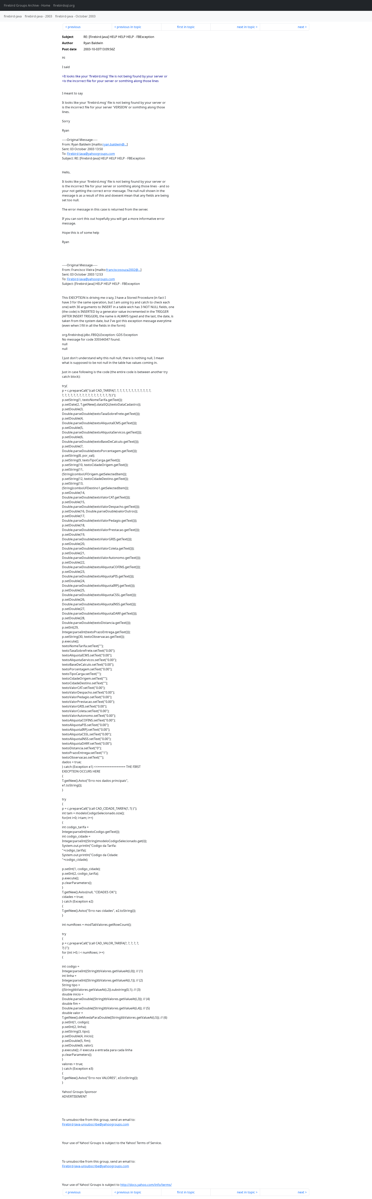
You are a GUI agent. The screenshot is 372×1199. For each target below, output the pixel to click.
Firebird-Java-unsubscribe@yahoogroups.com (95, 1124)
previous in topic (129, 27)
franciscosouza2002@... (123, 270)
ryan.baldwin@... (115, 144)
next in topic (246, 27)
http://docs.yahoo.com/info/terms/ (146, 1185)
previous (74, 27)
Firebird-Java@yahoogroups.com (91, 154)
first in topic (186, 27)
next (301, 27)
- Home (27, 5)
